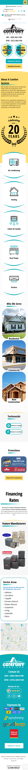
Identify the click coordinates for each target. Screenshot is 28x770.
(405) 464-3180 (16, 37)
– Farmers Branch (10, 601)
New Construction (14, 400)
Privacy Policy (12, 758)
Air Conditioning (14, 170)
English (12, 19)
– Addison (7, 592)
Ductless (14, 287)
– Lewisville (8, 613)
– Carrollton (8, 595)
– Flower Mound (10, 604)
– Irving (6, 610)
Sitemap (6, 758)
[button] (25, 2)
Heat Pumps (14, 258)
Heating (14, 199)
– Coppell (7, 598)
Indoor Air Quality (14, 229)
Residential (14, 338)
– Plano (6, 616)
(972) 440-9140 (16, 40)
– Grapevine (8, 607)
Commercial (14, 370)
